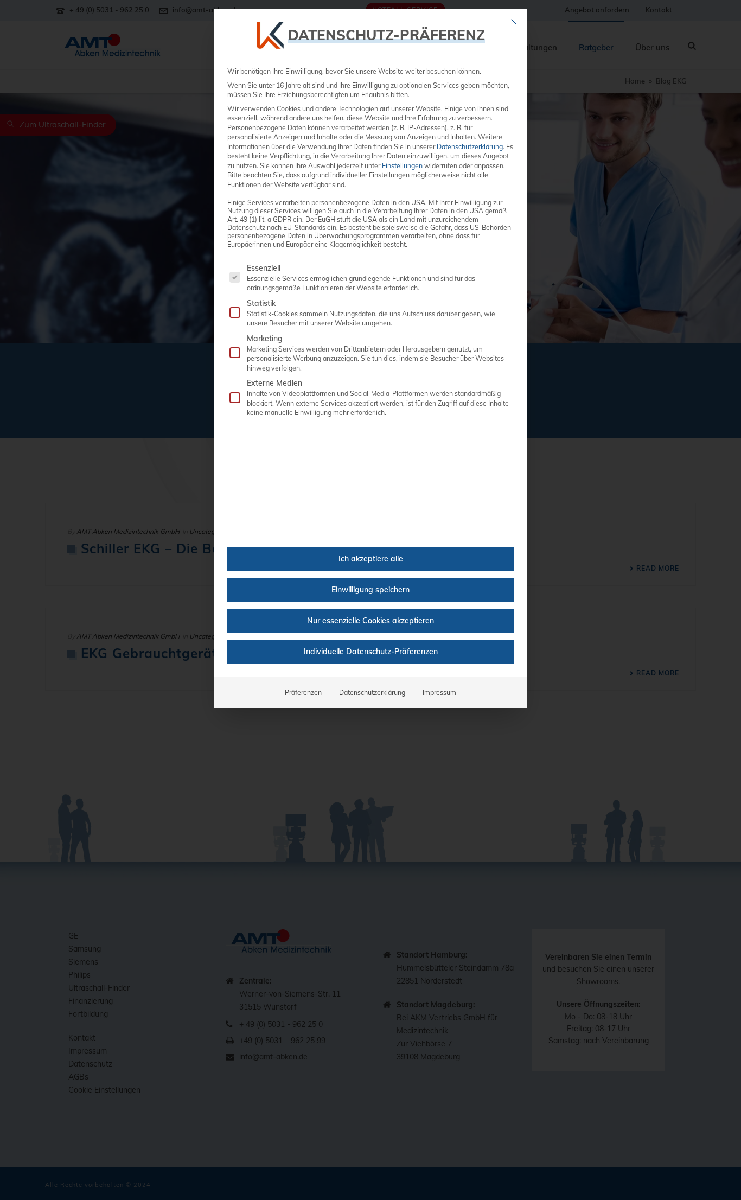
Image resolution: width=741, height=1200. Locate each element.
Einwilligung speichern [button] (370, 590)
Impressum (439, 692)
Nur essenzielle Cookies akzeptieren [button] (370, 620)
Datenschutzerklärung (470, 147)
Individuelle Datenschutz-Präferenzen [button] (371, 651)
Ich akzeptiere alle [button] (370, 559)
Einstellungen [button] (402, 166)
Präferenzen (303, 692)
